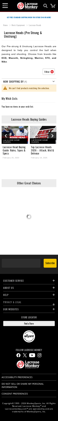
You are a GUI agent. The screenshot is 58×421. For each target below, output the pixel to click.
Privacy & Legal (12, 302)
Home (5, 25)
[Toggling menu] (5, 5)
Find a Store (29, 323)
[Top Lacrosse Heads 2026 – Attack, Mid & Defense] (43, 135)
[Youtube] (32, 355)
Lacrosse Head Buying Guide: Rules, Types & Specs (14, 150)
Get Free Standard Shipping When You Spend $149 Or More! (29, 17)
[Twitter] (25, 355)
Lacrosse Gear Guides (11, 141)
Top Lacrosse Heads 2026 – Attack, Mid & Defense (42, 150)
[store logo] (27, 5)
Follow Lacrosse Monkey (29, 350)
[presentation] (6, 136)
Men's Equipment (18, 25)
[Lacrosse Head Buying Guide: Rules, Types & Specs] (15, 135)
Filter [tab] (47, 71)
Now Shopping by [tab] (13, 81)
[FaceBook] (18, 355)
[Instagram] (39, 355)
